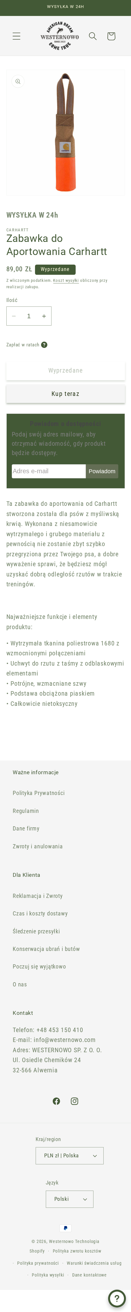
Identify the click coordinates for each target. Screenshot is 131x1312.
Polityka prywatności (38, 1263)
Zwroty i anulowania (38, 846)
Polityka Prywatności (39, 793)
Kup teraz (65, 393)
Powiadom (102, 471)
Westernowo (61, 1241)
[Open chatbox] (117, 1299)
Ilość (12, 300)
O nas (20, 984)
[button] (16, 36)
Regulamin (26, 810)
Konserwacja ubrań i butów (46, 948)
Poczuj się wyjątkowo (39, 966)
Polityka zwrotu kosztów (77, 1251)
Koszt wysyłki (66, 280)
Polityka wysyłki (48, 1274)
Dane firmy (26, 828)
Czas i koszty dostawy (40, 913)
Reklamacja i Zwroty (38, 895)
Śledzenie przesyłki (36, 931)
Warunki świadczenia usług (94, 1263)
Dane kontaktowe (89, 1274)
